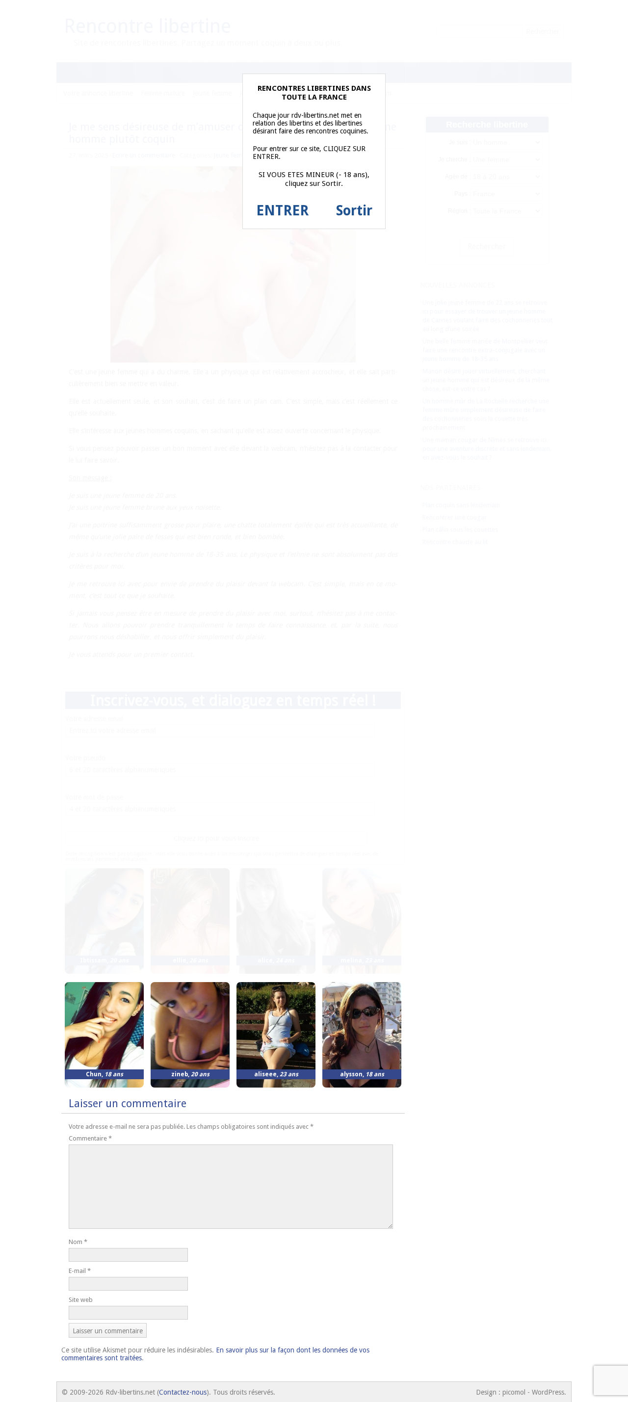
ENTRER (282, 211)
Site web (81, 1299)
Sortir (354, 211)
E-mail (80, 1270)
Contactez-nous (183, 1392)
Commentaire (90, 1138)
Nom (78, 1242)
